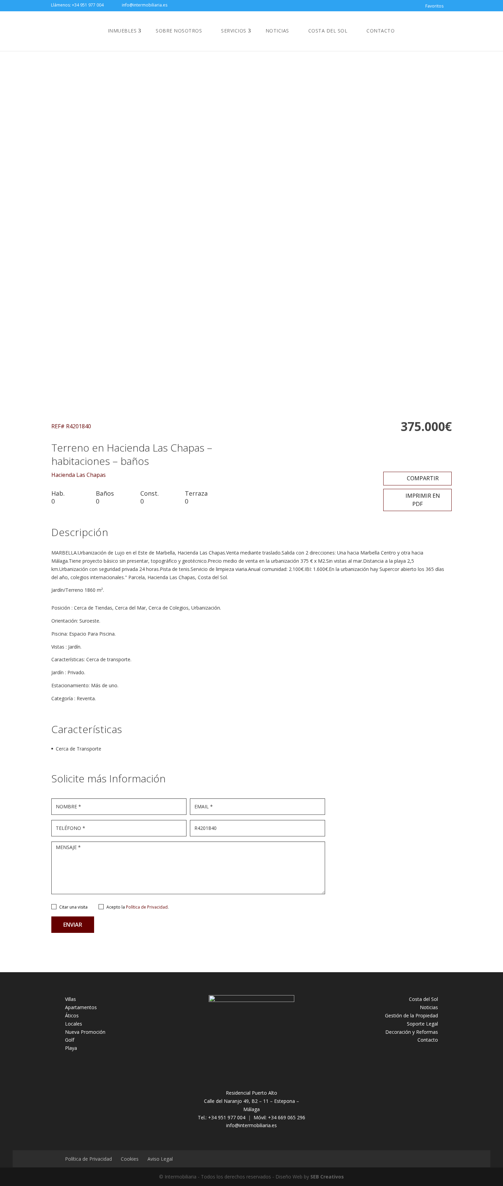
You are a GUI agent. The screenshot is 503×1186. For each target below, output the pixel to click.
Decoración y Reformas (411, 1032)
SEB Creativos (327, 1176)
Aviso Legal (160, 1159)
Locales (73, 1023)
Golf (69, 1040)
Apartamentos (81, 1007)
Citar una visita (73, 907)
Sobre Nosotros (179, 30)
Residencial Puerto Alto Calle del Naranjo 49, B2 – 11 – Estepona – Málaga (251, 1101)
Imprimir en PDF (422, 500)
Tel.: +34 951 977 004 (221, 1117)
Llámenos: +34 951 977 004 (77, 5)
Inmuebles (122, 30)
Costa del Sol (328, 30)
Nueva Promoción (85, 1032)
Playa (71, 1048)
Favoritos (434, 6)
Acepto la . (137, 907)
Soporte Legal (422, 1023)
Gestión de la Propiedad (411, 1015)
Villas (70, 999)
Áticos (72, 1015)
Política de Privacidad (147, 907)
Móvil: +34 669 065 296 (279, 1117)
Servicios (233, 30)
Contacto (380, 30)
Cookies (130, 1159)
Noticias (277, 30)
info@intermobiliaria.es (251, 1125)
